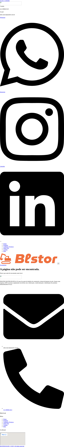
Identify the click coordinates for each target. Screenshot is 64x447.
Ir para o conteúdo (5, 0)
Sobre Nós (6, 248)
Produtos (5, 245)
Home (5, 243)
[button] (32, 416)
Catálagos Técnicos (8, 246)
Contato (5, 249)
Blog (4, 251)
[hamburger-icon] (0, 241)
